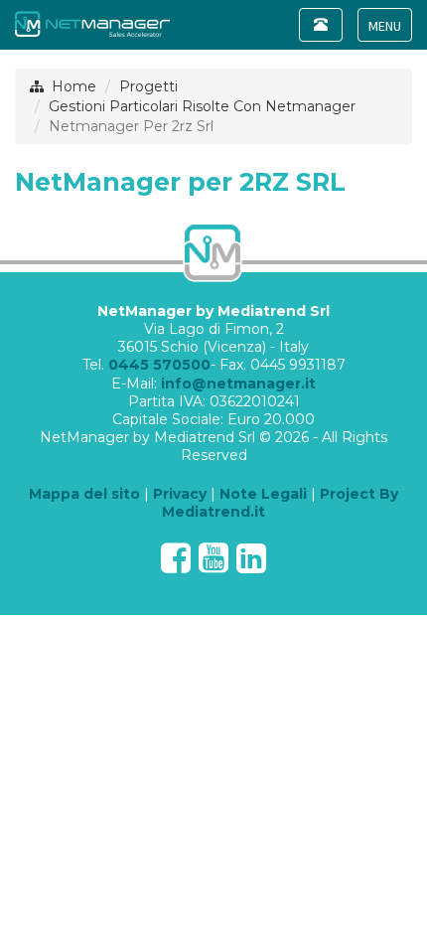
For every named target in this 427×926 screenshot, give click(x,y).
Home (74, 86)
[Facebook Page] (176, 565)
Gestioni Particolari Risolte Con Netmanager (202, 106)
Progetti (148, 86)
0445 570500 (159, 365)
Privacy (180, 494)
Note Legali (263, 494)
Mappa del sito (84, 494)
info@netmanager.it (238, 383)
